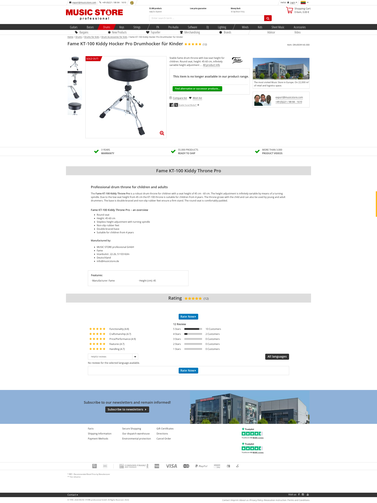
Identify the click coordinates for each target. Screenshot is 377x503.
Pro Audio (173, 27)
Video (298, 32)
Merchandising (192, 32)
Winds (245, 27)
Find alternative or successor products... (197, 88)
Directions (162, 433)
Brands (227, 32)
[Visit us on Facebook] (299, 494)
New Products (119, 32)
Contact (71, 494)
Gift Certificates (165, 428)
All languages (277, 356)
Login (292, 2)
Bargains (84, 32)
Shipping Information (99, 433)
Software (192, 27)
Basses (90, 27)
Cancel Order (164, 438)
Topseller (155, 32)
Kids (260, 27)
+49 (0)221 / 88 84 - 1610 (289, 101)
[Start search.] (268, 18)
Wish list (197, 98)
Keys (121, 27)
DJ (207, 27)
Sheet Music (278, 27)
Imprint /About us (240, 500)
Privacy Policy (256, 500)
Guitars (73, 27)
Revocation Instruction (275, 500)
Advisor (271, 32)
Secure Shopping (131, 428)
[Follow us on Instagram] (303, 494)
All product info (211, 65)
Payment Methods (98, 438)
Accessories (300, 27)
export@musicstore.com (84, 2)
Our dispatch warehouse (136, 433)
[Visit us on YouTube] (308, 494)
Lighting (222, 27)
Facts (91, 428)
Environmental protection (136, 438)
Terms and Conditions (299, 500)
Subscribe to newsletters (125, 409)
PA (157, 27)
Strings (136, 27)
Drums (106, 27)
